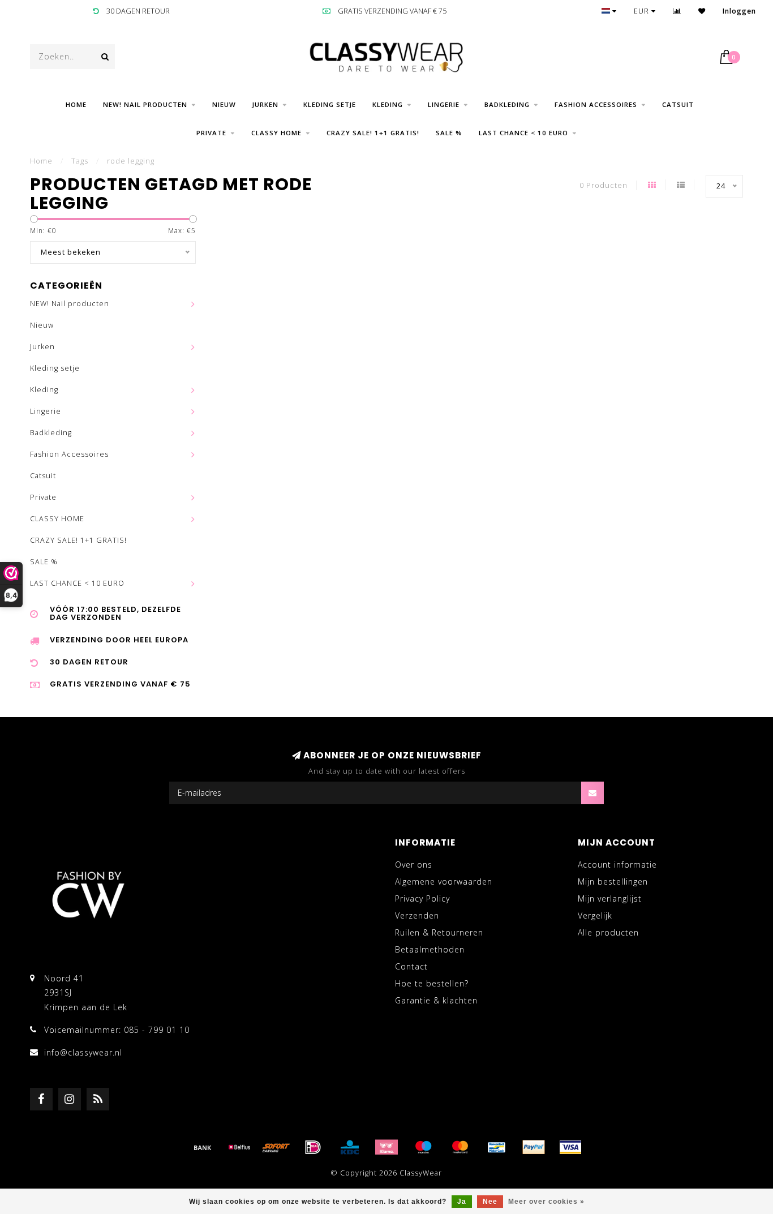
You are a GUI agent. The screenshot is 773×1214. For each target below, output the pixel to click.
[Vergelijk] (677, 11)
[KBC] (350, 1147)
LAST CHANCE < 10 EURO (523, 132)
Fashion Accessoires (596, 104)
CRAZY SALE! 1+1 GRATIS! (373, 132)
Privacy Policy (422, 898)
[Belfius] (239, 1147)
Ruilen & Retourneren (439, 932)
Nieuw (224, 104)
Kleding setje (329, 104)
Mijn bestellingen (613, 881)
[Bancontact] (497, 1147)
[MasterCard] (460, 1147)
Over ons (413, 864)
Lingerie (443, 104)
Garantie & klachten (436, 1000)
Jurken (265, 104)
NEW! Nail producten (145, 104)
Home (76, 104)
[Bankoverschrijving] (202, 1147)
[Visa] (570, 1147)
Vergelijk (595, 915)
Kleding (387, 104)
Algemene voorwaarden (443, 881)
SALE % (449, 132)
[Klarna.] (386, 1147)
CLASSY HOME (276, 132)
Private (211, 132)
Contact (411, 966)
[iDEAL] (313, 1147)
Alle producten (608, 932)
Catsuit (678, 104)
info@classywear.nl (83, 1052)
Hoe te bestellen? (432, 983)
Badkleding (507, 104)
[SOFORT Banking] (276, 1147)
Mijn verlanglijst (610, 898)
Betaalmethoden (430, 949)
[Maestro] (423, 1147)
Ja (461, 1202)
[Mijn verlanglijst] (702, 11)
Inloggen (739, 11)
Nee (490, 1202)
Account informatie (617, 864)
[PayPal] (533, 1147)
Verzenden (417, 915)
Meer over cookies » (546, 1202)
